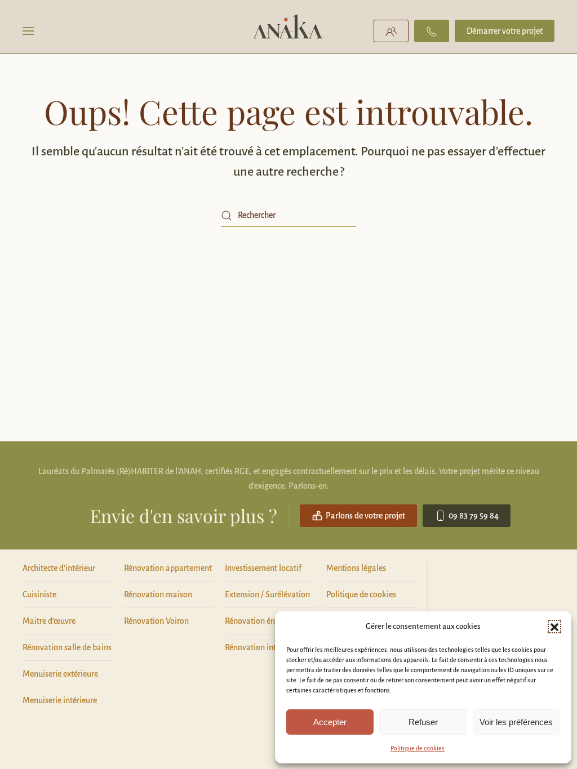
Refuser (423, 722)
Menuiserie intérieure (60, 700)
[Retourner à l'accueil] (288, 30)
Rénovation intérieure (262, 647)
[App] (391, 31)
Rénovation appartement (168, 568)
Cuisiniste (39, 594)
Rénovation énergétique (266, 620)
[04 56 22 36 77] (431, 31)
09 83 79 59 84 (474, 515)
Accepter (330, 722)
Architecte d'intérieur (59, 568)
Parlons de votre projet (365, 515)
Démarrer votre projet (505, 30)
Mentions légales (356, 568)
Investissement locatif (263, 568)
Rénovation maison (158, 594)
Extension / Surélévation (267, 594)
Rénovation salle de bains (67, 647)
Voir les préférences (516, 722)
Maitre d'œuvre (49, 620)
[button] (554, 626)
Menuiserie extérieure (60, 673)
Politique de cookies (417, 748)
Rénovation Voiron (156, 620)
